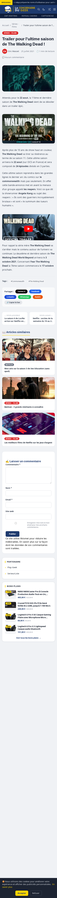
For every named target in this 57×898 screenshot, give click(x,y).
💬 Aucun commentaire (13, 57)
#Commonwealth (17, 281)
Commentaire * (13, 464)
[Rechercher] (38, 9)
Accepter (22, 893)
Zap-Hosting (10, 16)
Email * (9, 499)
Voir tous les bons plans (28, 638)
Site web (10, 511)
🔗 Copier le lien (13, 302)
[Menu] (54, 9)
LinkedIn (10, 297)
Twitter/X (21, 291)
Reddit (38, 297)
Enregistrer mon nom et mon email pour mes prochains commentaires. (38, 525)
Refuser (35, 893)
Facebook (35, 291)
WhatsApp (24, 297)
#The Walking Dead (36, 281)
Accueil (5, 25)
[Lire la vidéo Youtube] (28, 229)
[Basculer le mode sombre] (44, 9)
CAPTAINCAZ (48, 16)
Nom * (9, 488)
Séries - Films (15, 25)
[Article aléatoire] (49, 9)
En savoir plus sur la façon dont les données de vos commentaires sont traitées (27, 545)
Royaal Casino (29, 16)
